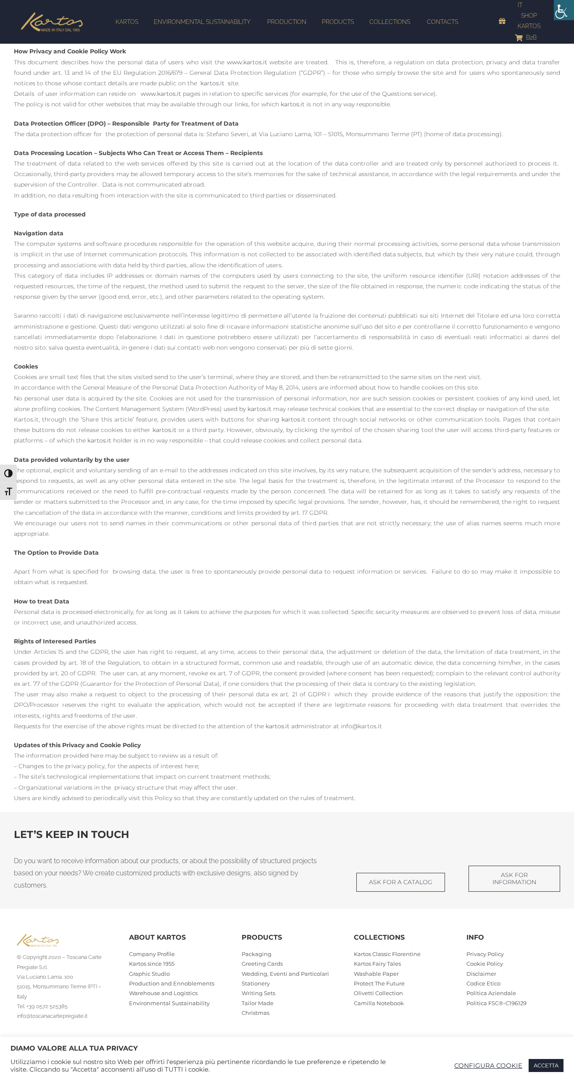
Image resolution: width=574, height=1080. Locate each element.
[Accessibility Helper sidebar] (564, 10)
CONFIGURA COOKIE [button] (488, 1065)
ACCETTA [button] (546, 1065)
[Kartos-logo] (52, 15)
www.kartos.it (247, 62)
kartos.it (212, 83)
